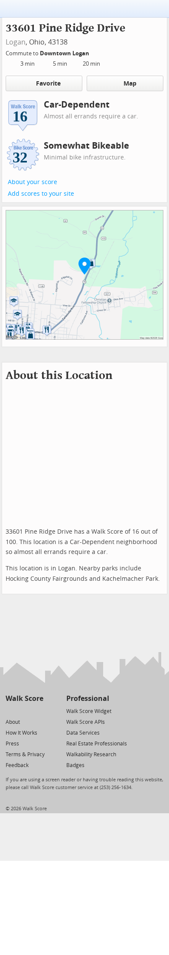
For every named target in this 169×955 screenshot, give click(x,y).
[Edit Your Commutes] (95, 52)
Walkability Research (91, 754)
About (13, 722)
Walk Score (24, 698)
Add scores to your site (41, 193)
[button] (84, 266)
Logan (16, 42)
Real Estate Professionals (96, 744)
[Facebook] (24, 711)
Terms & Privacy (25, 754)
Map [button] (130, 83)
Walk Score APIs (85, 722)
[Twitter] (11, 711)
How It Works (21, 733)
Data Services (83, 733)
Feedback (17, 765)
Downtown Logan (65, 53)
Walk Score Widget (88, 711)
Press (12, 744)
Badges (75, 765)
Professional (87, 698)
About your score (32, 182)
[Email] (37, 711)
